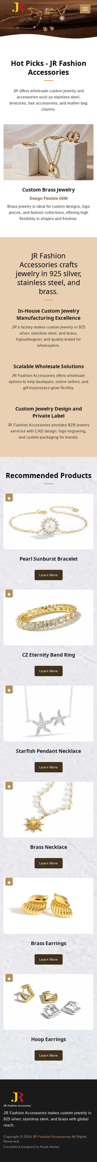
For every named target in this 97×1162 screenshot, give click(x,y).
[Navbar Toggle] (85, 8)
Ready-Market (49, 1147)
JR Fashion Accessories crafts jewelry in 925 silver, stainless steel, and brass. (48, 273)
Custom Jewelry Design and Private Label (48, 412)
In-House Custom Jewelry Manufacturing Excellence (48, 314)
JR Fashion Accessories (52, 1136)
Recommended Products (49, 475)
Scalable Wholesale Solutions (48, 366)
